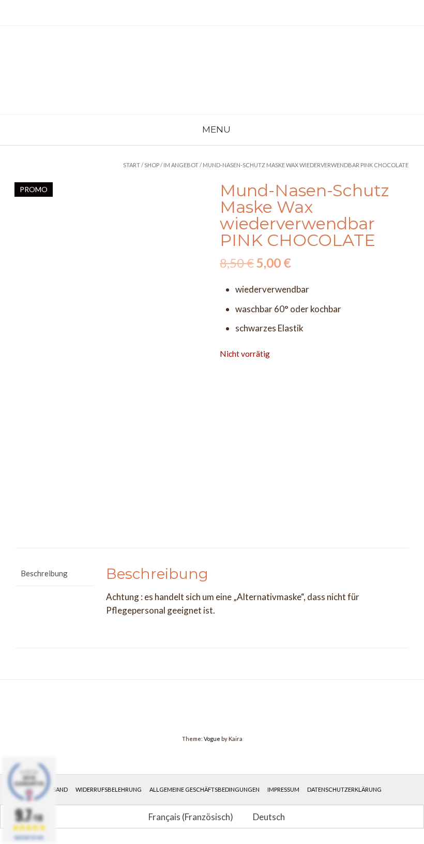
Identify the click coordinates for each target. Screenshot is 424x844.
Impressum (283, 789)
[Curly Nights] (77, 70)
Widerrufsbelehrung (108, 789)
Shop (151, 165)
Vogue (212, 738)
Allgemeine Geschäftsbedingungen (204, 789)
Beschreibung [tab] (44, 573)
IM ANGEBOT (181, 165)
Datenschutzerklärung (344, 789)
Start (131, 165)
